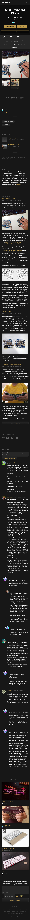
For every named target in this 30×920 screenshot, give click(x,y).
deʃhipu (16, 22)
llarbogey (18, 184)
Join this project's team (8, 112)
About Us (5, 910)
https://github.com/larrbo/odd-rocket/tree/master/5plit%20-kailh (11, 243)
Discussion (14, 47)
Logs (15, 44)
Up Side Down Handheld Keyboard (11, 365)
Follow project (10, 26)
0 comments (18, 200)
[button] (26, 2)
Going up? (15, 906)
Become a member (7, 883)
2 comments (18, 366)
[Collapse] (12, 196)
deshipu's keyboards (13, 144)
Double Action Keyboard (8, 848)
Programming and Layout (8, 198)
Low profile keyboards (14, 138)
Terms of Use (7, 911)
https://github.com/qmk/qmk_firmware (12, 250)
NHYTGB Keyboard (7, 825)
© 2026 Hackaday (15, 916)
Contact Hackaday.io (13, 910)
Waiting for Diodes (6, 311)
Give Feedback (23, 910)
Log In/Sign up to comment (9, 458)
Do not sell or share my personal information (15, 913)
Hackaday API (23, 911)
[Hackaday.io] (7, 2)
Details (16, 41)
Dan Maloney (10, 690)
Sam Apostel (10, 640)
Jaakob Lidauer (8, 850)
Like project (22, 26)
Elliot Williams (10, 497)
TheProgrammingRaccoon (13, 462)
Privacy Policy (15, 911)
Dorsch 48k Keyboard (7, 872)
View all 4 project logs (15, 423)
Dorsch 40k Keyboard (7, 802)
